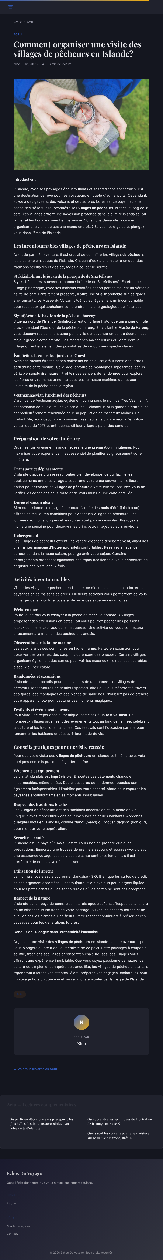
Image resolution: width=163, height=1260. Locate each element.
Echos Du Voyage (24, 1173)
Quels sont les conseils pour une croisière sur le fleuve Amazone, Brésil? (118, 1135)
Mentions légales (18, 1226)
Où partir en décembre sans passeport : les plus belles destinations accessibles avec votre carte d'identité (41, 1123)
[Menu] (152, 7)
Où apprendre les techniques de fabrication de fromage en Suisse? (119, 1121)
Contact (12, 1233)
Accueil (18, 22)
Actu (30, 22)
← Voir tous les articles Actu (35, 1069)
